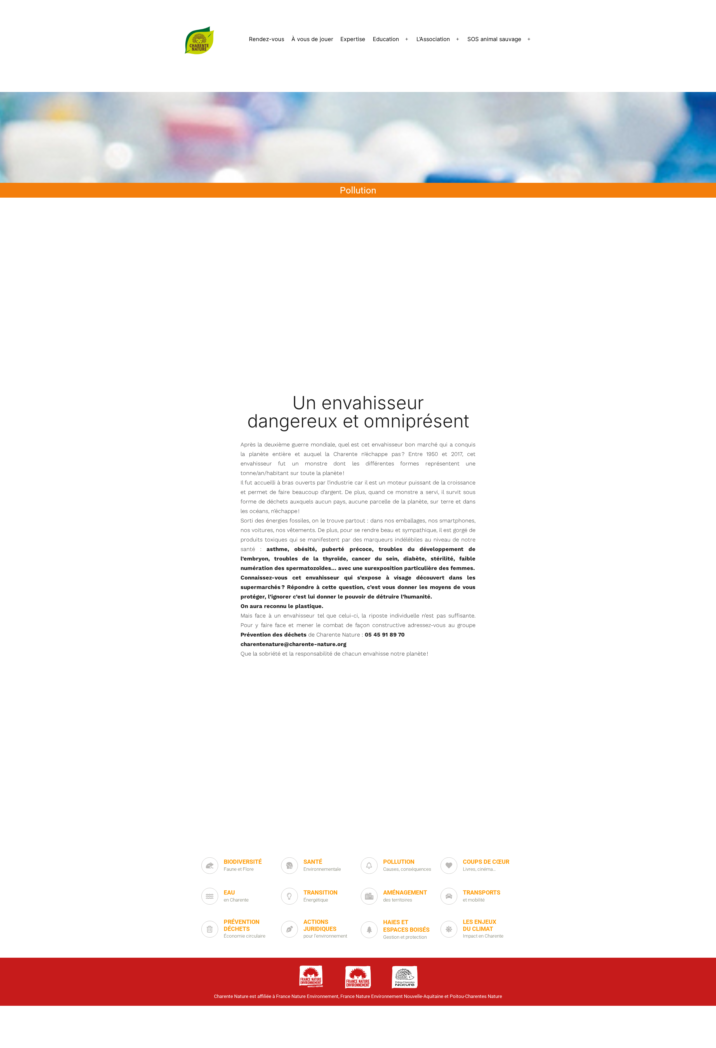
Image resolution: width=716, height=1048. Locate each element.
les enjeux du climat (479, 925)
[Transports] (449, 896)
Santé (312, 861)
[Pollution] (369, 865)
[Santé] (289, 865)
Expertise (352, 39)
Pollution (398, 861)
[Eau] (209, 896)
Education (386, 39)
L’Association (433, 39)
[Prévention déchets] (209, 929)
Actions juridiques (319, 925)
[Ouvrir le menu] (407, 39)
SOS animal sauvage (494, 39)
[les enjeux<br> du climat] (449, 929)
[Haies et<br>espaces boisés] (369, 929)
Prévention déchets (242, 925)
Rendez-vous (266, 39)
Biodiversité (243, 861)
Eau (229, 892)
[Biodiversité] (209, 865)
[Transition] (289, 896)
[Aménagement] (369, 896)
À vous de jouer (312, 39)
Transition (320, 892)
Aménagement (405, 892)
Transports (481, 892)
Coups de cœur (486, 861)
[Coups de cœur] (449, 865)
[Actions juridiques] (289, 929)
